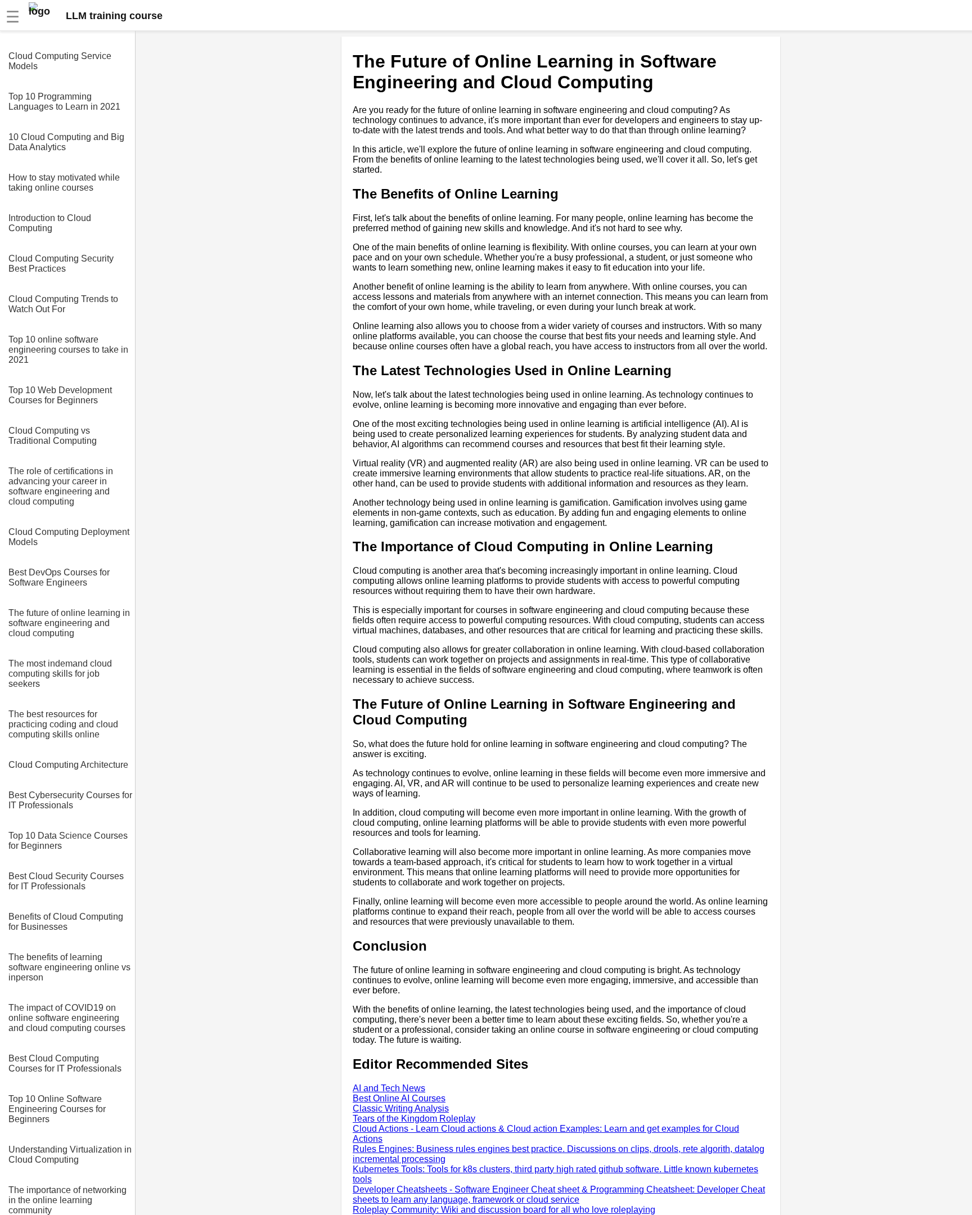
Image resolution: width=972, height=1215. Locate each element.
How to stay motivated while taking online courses (64, 182)
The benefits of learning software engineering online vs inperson (69, 967)
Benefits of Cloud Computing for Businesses (65, 922)
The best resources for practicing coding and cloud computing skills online (63, 724)
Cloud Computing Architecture (68, 765)
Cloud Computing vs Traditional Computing (52, 436)
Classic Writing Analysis (401, 1108)
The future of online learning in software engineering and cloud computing (69, 623)
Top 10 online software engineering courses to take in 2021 (68, 349)
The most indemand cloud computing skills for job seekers (60, 673)
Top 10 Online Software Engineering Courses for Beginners (57, 1109)
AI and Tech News (389, 1088)
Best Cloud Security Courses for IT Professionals (66, 881)
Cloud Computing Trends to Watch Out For (63, 304)
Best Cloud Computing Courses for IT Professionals (65, 1063)
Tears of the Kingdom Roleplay (414, 1118)
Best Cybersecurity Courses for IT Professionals (70, 800)
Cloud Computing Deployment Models (68, 537)
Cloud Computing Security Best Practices (61, 263)
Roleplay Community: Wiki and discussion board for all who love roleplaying (504, 1209)
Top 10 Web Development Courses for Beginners (60, 395)
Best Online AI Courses (399, 1098)
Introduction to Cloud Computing (49, 223)
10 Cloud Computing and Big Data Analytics (66, 142)
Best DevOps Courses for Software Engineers (59, 577)
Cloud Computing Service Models (59, 61)
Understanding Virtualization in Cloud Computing (70, 1154)
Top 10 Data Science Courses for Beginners (68, 840)
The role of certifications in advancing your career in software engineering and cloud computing (60, 486)
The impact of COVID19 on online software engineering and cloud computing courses (66, 1018)
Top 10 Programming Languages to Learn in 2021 (64, 101)
